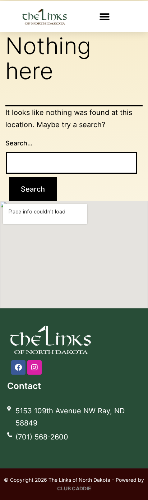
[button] (104, 17)
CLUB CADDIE (74, 488)
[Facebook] (18, 367)
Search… (19, 143)
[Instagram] (34, 367)
